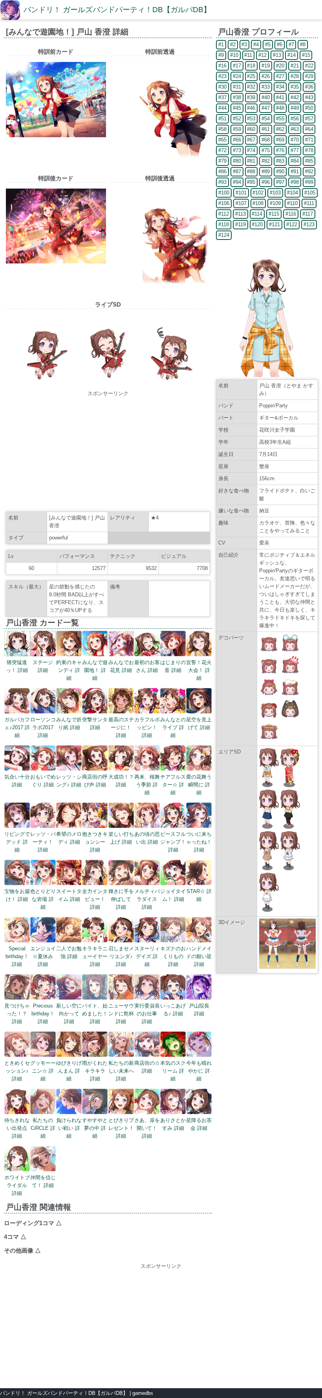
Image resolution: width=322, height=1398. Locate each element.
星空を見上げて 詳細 (199, 723)
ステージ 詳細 (43, 666)
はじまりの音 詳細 (173, 666)
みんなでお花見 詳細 (121, 666)
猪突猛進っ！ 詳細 (17, 666)
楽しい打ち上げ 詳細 (121, 838)
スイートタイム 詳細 (69, 895)
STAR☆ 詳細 (199, 895)
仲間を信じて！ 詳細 (43, 1181)
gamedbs (142, 1393)
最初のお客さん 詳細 (147, 666)
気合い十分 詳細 (17, 781)
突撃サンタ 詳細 (95, 723)
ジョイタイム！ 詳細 (173, 895)
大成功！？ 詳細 (121, 781)
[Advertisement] (108, 452)
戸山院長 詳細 (199, 1010)
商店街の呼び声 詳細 (95, 781)
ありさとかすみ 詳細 (173, 1124)
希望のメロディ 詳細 (69, 838)
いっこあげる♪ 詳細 (173, 1010)
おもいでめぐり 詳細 (43, 781)
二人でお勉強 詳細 (69, 952)
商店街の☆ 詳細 (147, 1067)
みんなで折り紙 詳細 (69, 723)
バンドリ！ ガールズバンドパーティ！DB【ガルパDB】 (117, 9)
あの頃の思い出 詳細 (147, 838)
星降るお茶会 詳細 (199, 1124)
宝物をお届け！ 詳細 (17, 895)
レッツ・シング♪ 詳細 (69, 781)
